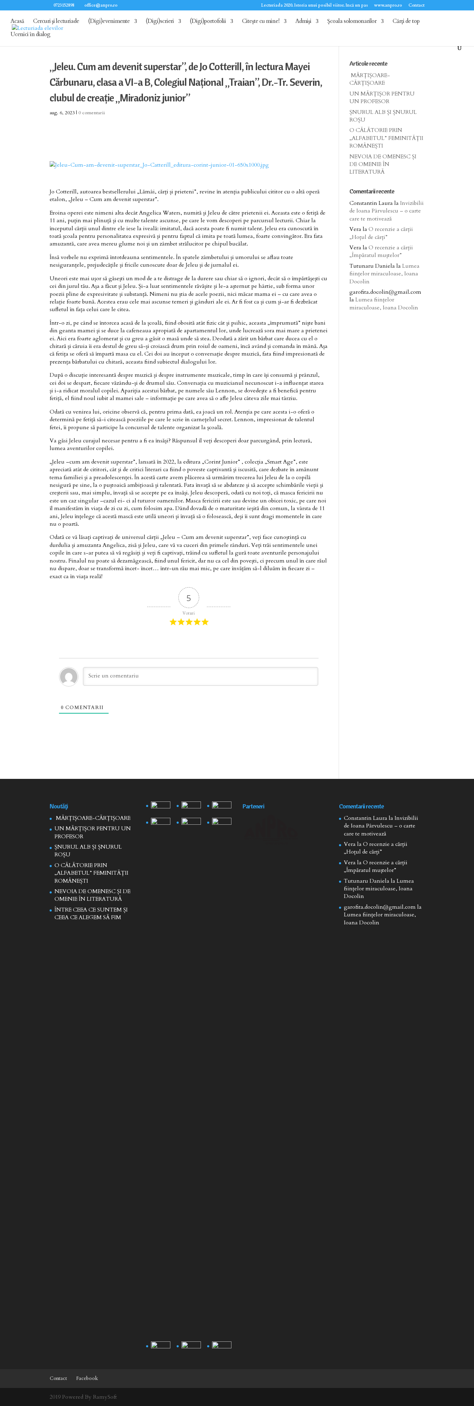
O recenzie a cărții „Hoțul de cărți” (381, 233)
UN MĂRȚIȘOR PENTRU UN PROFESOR (382, 97)
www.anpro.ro (388, 5)
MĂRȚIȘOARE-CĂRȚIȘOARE (369, 79)
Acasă (17, 22)
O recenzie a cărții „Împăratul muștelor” (381, 251)
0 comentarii (91, 112)
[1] (191, 1078)
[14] (191, 808)
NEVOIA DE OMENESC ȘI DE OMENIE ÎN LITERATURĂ (382, 164)
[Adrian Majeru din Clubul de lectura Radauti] (221, 825)
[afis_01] (191, 1348)
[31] (160, 825)
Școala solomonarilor (351, 22)
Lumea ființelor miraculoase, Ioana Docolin (384, 273)
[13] (221, 808)
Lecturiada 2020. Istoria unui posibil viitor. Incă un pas (314, 5)
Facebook (87, 1378)
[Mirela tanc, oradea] (221, 1348)
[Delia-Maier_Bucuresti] (160, 1348)
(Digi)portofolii (208, 22)
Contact (416, 5)
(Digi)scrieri (160, 22)
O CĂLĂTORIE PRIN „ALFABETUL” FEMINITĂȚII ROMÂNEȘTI (386, 138)
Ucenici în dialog (30, 35)
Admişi (303, 22)
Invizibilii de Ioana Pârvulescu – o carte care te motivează (386, 211)
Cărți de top (406, 22)
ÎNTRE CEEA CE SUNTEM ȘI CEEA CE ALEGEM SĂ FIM (91, 913)
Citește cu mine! (260, 22)
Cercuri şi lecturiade (56, 22)
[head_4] (160, 808)
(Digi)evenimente (109, 22)
